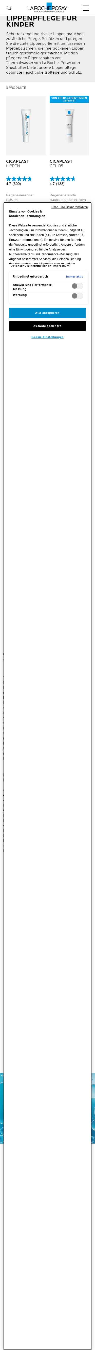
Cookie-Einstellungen (47, 337)
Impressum (61, 266)
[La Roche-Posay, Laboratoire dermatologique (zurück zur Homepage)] (47, 8)
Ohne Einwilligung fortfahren (69, 207)
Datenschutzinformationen (30, 266)
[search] (9, 8)
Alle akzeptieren (47, 312)
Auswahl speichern (47, 326)
